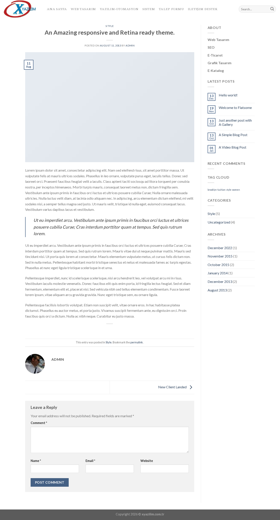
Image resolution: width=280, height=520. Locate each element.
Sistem (148, 9)
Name (36, 461)
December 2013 (220, 281)
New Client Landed (172, 387)
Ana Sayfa (57, 9)
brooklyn (212, 189)
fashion (221, 189)
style (228, 189)
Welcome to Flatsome (235, 107)
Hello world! (228, 95)
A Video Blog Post (232, 147)
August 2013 (217, 290)
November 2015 (220, 256)
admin (130, 45)
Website (146, 461)
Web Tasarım (83, 9)
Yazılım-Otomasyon (119, 9)
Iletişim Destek (203, 9)
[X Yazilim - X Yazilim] (21, 9)
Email (90, 461)
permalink (136, 342)
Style (110, 26)
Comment (39, 423)
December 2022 (220, 248)
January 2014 (218, 273)
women (236, 189)
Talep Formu (171, 9)
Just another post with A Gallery (235, 122)
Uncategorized (219, 222)
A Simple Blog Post (233, 135)
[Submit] (272, 9)
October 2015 (218, 265)
